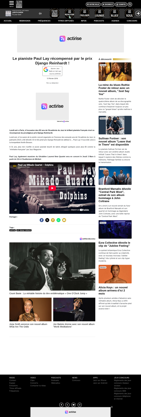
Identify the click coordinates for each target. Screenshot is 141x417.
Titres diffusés (66, 21)
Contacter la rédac (38, 385)
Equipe (12, 383)
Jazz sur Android (100, 383)
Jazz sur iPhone (99, 380)
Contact (12, 380)
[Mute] (40, 13)
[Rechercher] (130, 4)
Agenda (115, 21)
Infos (83, 21)
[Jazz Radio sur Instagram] (80, 405)
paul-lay (12, 230)
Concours (132, 21)
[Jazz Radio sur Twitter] (67, 405)
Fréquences (44, 21)
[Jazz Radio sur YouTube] (73, 405)
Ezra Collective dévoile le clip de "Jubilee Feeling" (114, 244)
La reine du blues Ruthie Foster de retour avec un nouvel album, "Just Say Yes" (114, 89)
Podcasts (99, 21)
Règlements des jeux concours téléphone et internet (122, 396)
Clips (32, 380)
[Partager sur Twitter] (46, 221)
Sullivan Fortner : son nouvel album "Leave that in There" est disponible (115, 141)
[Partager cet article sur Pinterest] (52, 221)
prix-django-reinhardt (24, 230)
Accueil (8, 21)
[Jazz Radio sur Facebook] (61, 405)
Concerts (34, 383)
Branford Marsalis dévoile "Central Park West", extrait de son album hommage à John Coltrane (115, 195)
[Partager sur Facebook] (41, 221)
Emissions (13, 385)
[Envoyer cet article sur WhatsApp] (57, 221)
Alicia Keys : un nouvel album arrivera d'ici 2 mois (113, 290)
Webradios (24, 21)
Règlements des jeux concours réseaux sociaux (122, 383)
